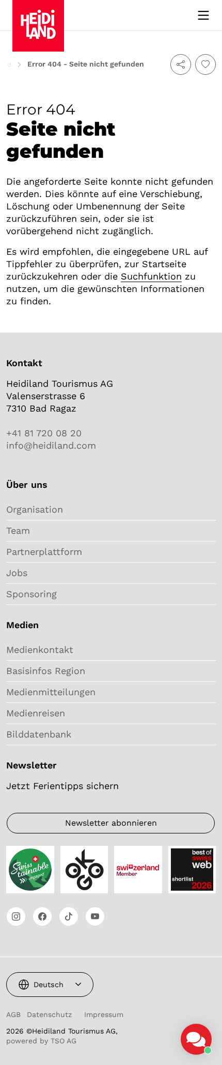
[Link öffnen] (16, 916)
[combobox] (49, 984)
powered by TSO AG (41, 1041)
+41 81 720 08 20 (44, 433)
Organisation (34, 509)
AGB (13, 1014)
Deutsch (49, 984)
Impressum (103, 1014)
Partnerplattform (44, 551)
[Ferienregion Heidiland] (38, 14)
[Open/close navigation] (203, 15)
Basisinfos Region (45, 670)
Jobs (16, 572)
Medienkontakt (39, 649)
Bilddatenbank (38, 734)
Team (18, 530)
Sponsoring (31, 593)
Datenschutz (49, 1014)
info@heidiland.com (51, 445)
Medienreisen (35, 713)
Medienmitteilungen (51, 691)
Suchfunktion (151, 276)
